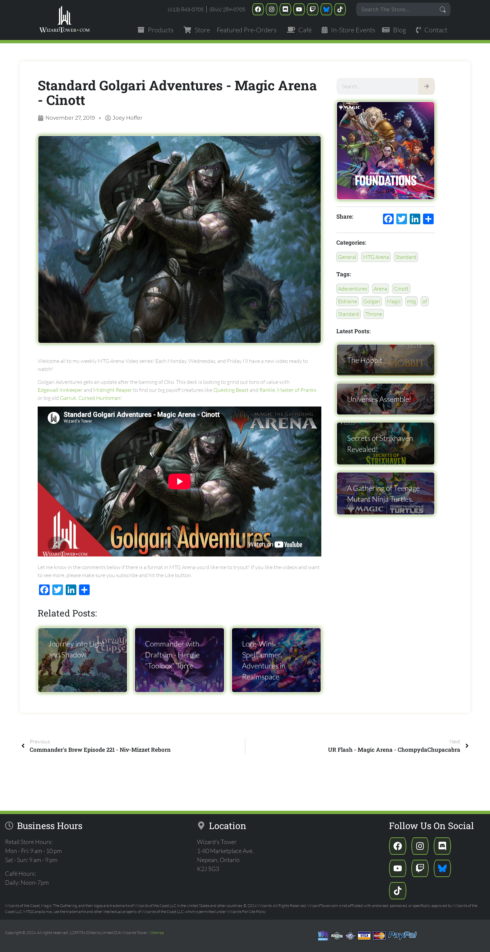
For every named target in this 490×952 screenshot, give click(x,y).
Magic (394, 301)
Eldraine (347, 301)
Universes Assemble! (379, 399)
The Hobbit (364, 360)
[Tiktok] (340, 9)
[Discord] (285, 9)
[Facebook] (258, 9)
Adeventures (352, 288)
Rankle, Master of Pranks (287, 390)
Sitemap (157, 932)
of (424, 301)
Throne (373, 314)
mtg (411, 301)
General (347, 257)
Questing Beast (231, 390)
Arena (380, 288)
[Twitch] (313, 9)
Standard (405, 257)
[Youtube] (299, 9)
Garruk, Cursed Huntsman (90, 398)
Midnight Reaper (112, 390)
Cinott (401, 288)
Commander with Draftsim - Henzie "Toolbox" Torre (172, 654)
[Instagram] (272, 9)
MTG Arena (376, 257)
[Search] (426, 86)
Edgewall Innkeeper (60, 390)
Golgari (371, 301)
